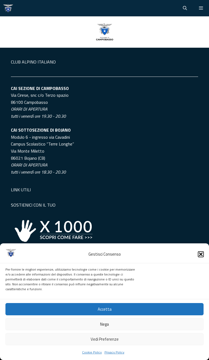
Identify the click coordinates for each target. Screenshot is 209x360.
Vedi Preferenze (105, 339)
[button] (201, 254)
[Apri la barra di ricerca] (185, 8)
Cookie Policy (92, 352)
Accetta (105, 309)
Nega (104, 324)
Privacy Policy (114, 352)
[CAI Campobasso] (8, 8)
